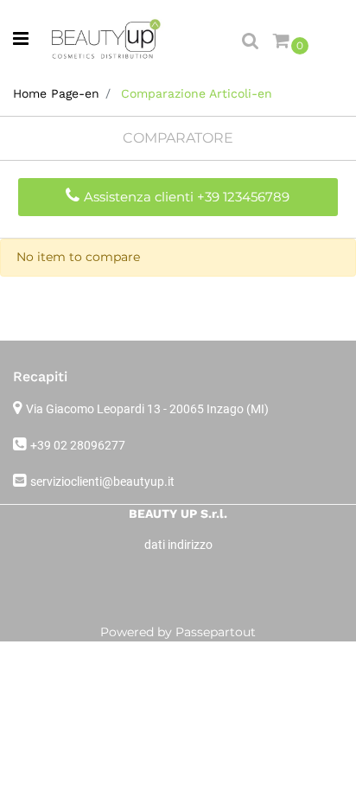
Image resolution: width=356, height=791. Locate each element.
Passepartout (215, 632)
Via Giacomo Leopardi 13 (147, 409)
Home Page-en (56, 93)
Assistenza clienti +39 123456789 (186, 196)
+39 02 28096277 (77, 445)
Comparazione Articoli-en (196, 93)
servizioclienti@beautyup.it (102, 481)
